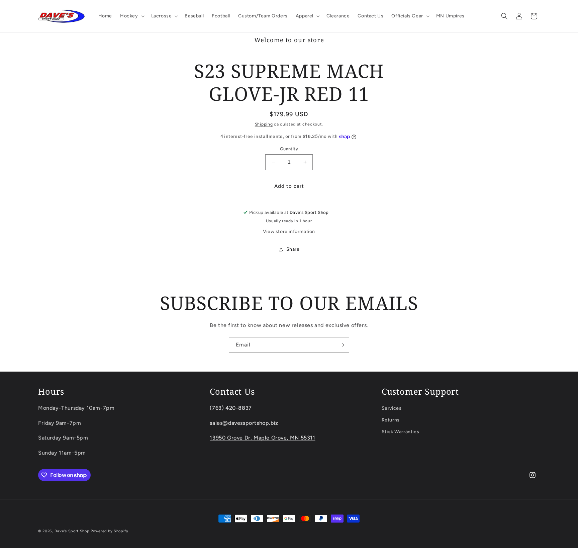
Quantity (289, 148)
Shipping (264, 124)
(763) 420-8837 (231, 407)
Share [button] (293, 249)
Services (392, 408)
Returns (391, 419)
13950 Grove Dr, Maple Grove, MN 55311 (262, 438)
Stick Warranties (400, 432)
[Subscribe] (341, 345)
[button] (131, 16)
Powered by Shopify (109, 531)
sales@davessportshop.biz (244, 422)
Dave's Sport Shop (72, 531)
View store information (289, 231)
